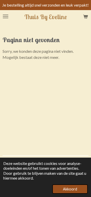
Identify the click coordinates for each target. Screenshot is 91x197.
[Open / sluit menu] (5, 16)
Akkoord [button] (70, 189)
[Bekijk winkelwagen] (85, 16)
